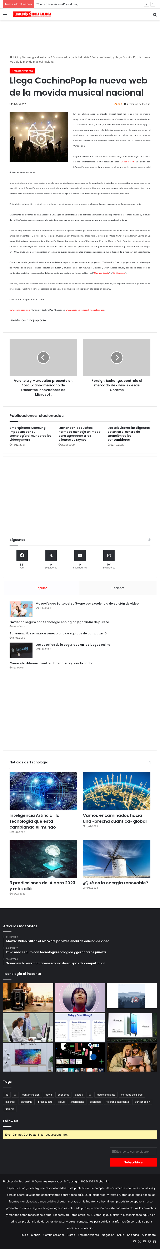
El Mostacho (119, 273)
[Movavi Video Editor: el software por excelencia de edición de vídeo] (21, 609)
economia (63, 1094)
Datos (71, 1234)
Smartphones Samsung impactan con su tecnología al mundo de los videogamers (30, 434)
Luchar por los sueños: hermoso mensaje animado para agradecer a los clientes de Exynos (80, 434)
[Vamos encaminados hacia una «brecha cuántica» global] (116, 791)
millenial (10, 1101)
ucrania (9, 1108)
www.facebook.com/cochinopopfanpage (85, 310)
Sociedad (133, 1234)
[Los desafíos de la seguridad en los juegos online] (21, 650)
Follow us (10, 1121)
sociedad (95, 1101)
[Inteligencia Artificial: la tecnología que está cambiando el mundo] (43, 791)
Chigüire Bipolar (101, 273)
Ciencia (35, 1234)
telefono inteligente (117, 1101)
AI (15, 1094)
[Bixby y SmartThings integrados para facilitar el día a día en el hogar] (80, 1027)
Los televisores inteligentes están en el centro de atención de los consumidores (129, 434)
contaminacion (31, 1094)
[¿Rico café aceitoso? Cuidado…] (28, 997)
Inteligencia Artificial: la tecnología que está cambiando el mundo (35, 821)
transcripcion (142, 1101)
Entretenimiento (101, 57)
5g (6, 1094)
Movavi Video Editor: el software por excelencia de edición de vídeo (87, 603)
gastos (79, 1094)
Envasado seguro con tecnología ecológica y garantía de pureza (59, 622)
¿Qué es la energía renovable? (115, 883)
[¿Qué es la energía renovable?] (116, 859)
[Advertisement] (80, 33)
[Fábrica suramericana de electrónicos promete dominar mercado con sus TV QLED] (28, 1057)
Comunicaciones (54, 1234)
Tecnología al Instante (36, 57)
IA (90, 1094)
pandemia (26, 1101)
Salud (120, 1234)
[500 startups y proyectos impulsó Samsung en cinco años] (80, 1057)
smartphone (77, 1101)
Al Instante (149, 1234)
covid (48, 1094)
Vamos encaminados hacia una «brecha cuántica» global (115, 818)
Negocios (108, 1234)
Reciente (118, 588)
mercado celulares (131, 1094)
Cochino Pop (127, 162)
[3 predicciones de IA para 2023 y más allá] (43, 859)
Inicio (16, 57)
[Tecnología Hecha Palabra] (32, 14)
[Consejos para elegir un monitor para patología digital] (28, 1027)
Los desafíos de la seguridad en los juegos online (73, 645)
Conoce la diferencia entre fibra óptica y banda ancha (51, 663)
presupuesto (45, 1101)
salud (61, 1101)
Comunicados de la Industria (70, 57)
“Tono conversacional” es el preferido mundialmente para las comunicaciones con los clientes (97, 4)
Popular (41, 588)
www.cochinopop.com (20, 310)
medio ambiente (106, 1094)
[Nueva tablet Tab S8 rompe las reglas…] (132, 1057)
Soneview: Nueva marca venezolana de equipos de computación (59, 633)
